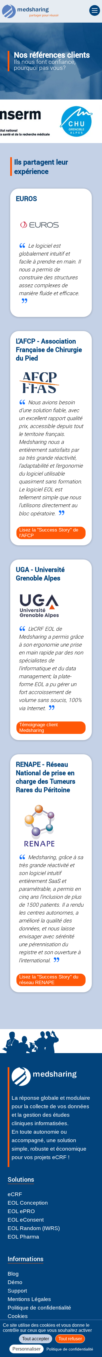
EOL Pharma (23, 1237)
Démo (15, 1282)
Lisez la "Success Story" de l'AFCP (48, 532)
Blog (13, 1274)
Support (17, 1291)
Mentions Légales (29, 1299)
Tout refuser (70, 1338)
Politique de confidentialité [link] (69, 1349)
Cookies (18, 1316)
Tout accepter (35, 1338)
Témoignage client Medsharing (38, 727)
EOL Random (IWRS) (34, 1228)
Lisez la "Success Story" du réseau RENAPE (48, 979)
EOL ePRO (21, 1211)
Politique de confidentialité (39, 1308)
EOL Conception (28, 1203)
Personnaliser (26, 1349)
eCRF (15, 1194)
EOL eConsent (26, 1220)
